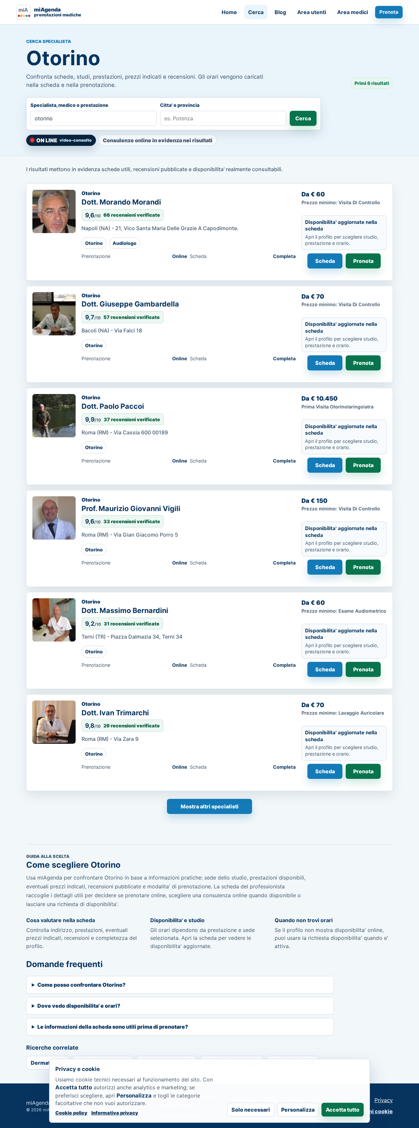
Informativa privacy (114, 1113)
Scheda (325, 261)
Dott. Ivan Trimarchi (115, 712)
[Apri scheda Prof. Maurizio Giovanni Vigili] (54, 518)
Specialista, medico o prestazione (69, 105)
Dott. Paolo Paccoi (113, 406)
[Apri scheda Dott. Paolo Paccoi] (54, 415)
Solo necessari (250, 1109)
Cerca (256, 12)
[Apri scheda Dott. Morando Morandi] (54, 211)
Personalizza (298, 1109)
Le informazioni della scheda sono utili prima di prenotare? (112, 1026)
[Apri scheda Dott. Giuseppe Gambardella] (54, 313)
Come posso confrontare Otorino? (81, 984)
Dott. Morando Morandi (121, 202)
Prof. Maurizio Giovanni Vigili (131, 508)
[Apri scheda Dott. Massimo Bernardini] (54, 620)
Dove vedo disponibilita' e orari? (78, 1005)
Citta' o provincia (179, 105)
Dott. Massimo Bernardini (125, 610)
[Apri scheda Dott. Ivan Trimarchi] (54, 722)
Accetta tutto (342, 1109)
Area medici (352, 12)
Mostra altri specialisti (210, 806)
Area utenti (311, 12)
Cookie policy (71, 1113)
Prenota (388, 12)
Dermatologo (48, 1062)
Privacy (383, 1100)
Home (229, 12)
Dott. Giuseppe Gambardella (130, 304)
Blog (280, 12)
